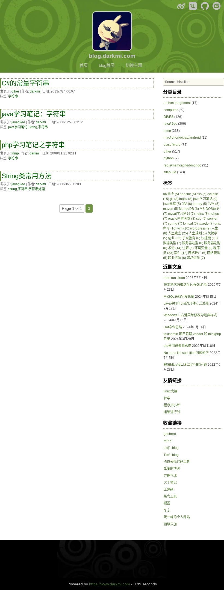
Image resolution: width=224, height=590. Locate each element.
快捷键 (209, 238)
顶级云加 (170, 524)
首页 (83, 65)
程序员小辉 (172, 405)
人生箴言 (178, 233)
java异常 (172, 204)
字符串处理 (36, 189)
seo (201, 218)
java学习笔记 (18, 127)
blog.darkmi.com (112, 56)
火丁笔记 (170, 482)
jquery (200, 204)
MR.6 (168, 441)
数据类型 (172, 243)
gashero (170, 434)
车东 (167, 510)
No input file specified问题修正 (186, 353)
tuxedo (206, 223)
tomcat (190, 223)
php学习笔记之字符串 (33, 144)
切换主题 (134, 65)
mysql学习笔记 (181, 214)
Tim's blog (171, 455)
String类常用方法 (26, 176)
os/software (172, 145)
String (32, 127)
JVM (213, 204)
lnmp (15, 153)
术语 (174, 248)
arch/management (177, 103)
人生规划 (198, 233)
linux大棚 (170, 391)
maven (170, 209)
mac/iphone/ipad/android (182, 137)
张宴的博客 (172, 468)
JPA (187, 204)
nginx (202, 214)
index (185, 199)
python (169, 158)
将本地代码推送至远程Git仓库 (185, 285)
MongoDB (189, 209)
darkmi (35, 91)
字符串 (13, 96)
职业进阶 (177, 258)
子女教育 (191, 238)
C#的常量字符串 (25, 83)
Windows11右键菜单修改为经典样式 (190, 315)
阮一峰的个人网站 (177, 517)
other (15, 91)
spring (175, 223)
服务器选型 (192, 243)
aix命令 (171, 194)
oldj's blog (171, 448)
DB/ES (168, 117)
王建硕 (168, 489)
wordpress (200, 228)
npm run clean (174, 278)
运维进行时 (172, 412)
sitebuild (170, 172)
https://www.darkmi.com (109, 584)
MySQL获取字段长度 (179, 297)
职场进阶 (196, 258)
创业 (174, 238)
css (202, 194)
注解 (188, 248)
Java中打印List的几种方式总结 (186, 303)
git (174, 199)
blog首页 (106, 65)
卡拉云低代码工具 (177, 462)
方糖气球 (170, 476)
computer (171, 110)
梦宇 (167, 398)
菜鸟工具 (170, 496)
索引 (180, 253)
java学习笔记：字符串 (34, 114)
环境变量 (203, 248)
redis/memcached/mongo (182, 165)
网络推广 (197, 253)
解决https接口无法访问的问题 (185, 364)
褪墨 (167, 503)
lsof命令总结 (173, 327)
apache (188, 194)
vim (183, 228)
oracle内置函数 (181, 218)
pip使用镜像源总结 (177, 346)
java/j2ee (18, 122)
